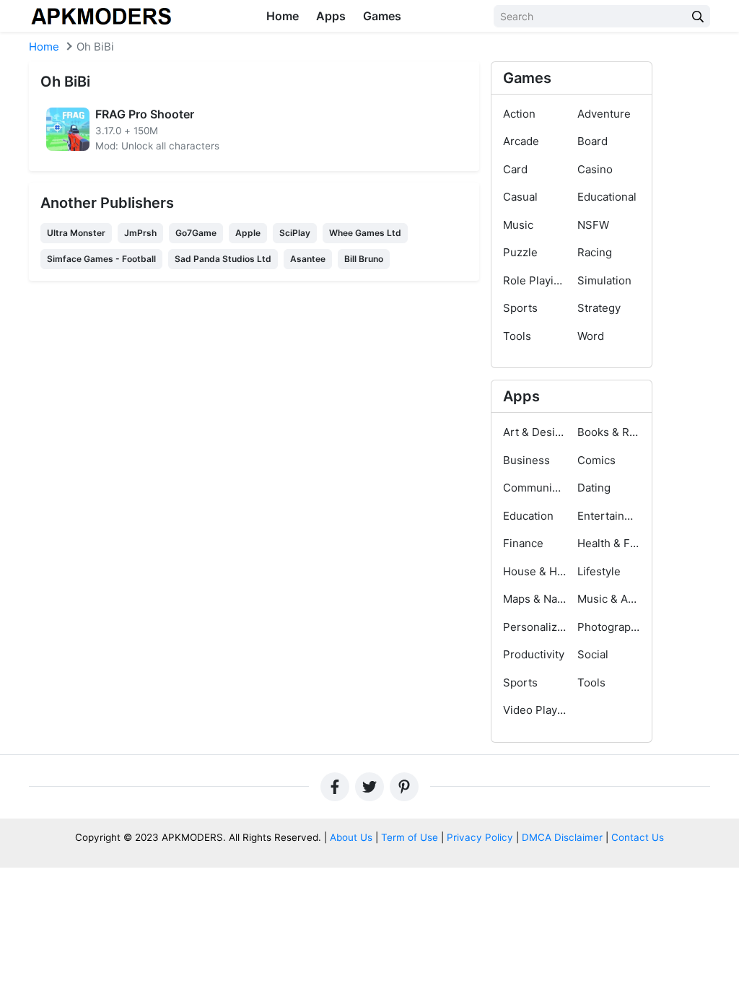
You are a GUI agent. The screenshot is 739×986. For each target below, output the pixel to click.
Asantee (307, 258)
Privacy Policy (480, 837)
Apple (248, 232)
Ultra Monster (76, 232)
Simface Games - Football (101, 258)
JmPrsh (140, 232)
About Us (351, 837)
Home (282, 16)
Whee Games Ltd (365, 232)
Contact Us (637, 837)
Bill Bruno (363, 258)
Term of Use (409, 837)
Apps (331, 16)
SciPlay (294, 232)
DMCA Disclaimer (562, 837)
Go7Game (196, 232)
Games (382, 16)
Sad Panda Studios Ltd (223, 258)
